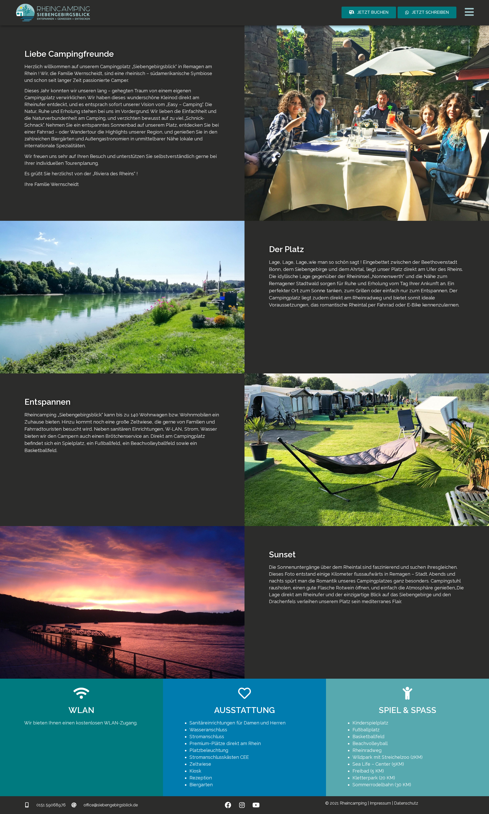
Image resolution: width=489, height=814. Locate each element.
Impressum (381, 803)
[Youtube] (256, 805)
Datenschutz (406, 803)
